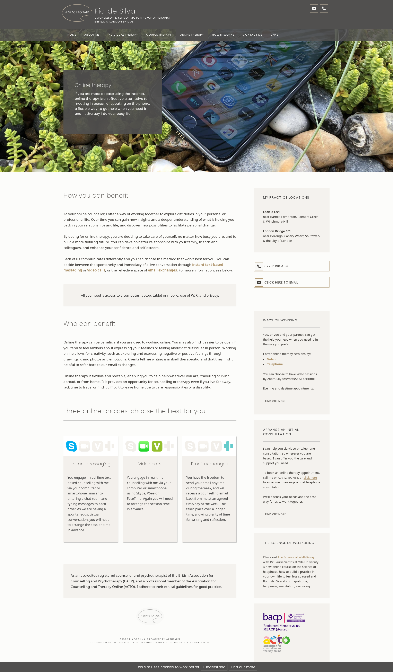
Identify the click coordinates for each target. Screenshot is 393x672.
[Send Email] (314, 8)
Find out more (243, 667)
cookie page (200, 642)
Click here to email (281, 282)
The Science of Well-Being (296, 557)
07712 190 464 (276, 266)
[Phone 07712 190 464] (324, 8)
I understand (214, 667)
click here (310, 477)
